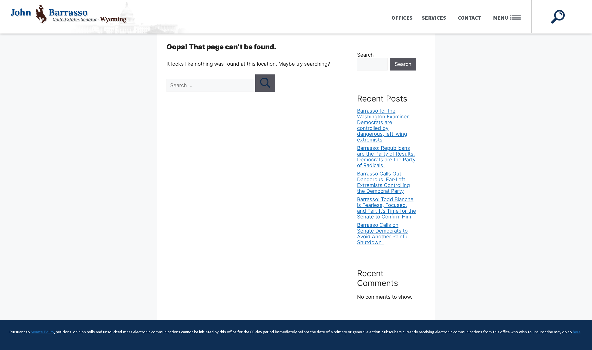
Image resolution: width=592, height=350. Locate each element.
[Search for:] (210, 85)
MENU (501, 17)
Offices (402, 17)
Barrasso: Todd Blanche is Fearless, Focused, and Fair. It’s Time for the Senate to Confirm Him (386, 208)
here (576, 332)
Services (434, 17)
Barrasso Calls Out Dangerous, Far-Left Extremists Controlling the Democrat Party (383, 182)
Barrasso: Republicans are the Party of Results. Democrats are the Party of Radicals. (386, 156)
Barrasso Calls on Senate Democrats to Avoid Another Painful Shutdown (383, 233)
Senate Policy (42, 332)
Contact (469, 17)
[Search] (265, 83)
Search (365, 55)
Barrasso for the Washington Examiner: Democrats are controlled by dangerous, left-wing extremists (383, 125)
